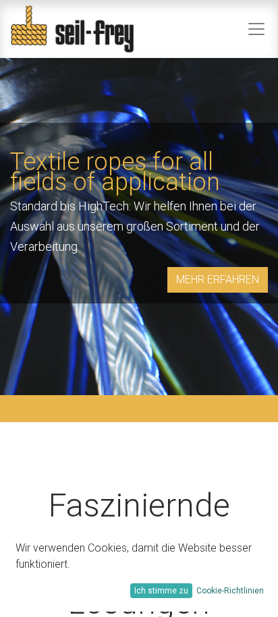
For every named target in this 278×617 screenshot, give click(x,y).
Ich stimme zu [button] (161, 590)
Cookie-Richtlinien (230, 590)
